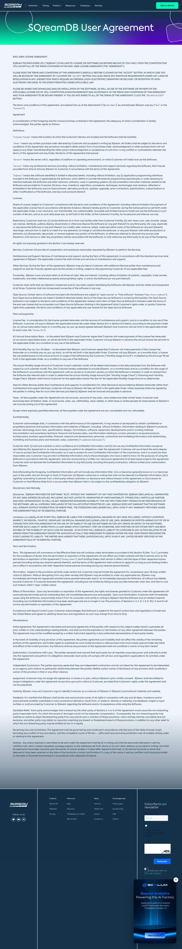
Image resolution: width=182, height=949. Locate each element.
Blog (68, 804)
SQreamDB (53, 804)
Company (84, 5)
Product (56, 5)
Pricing (46, 5)
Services (98, 5)
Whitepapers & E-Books (76, 814)
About (96, 798)
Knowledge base (119, 798)
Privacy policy (118, 804)
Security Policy (118, 809)
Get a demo (167, 5)
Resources (70, 5)
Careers (116, 819)
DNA (114, 814)
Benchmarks (72, 819)
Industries (32, 5)
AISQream (53, 809)
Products (52, 798)
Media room (98, 809)
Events (96, 814)
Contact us (98, 819)
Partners (97, 804)
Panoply (52, 814)
